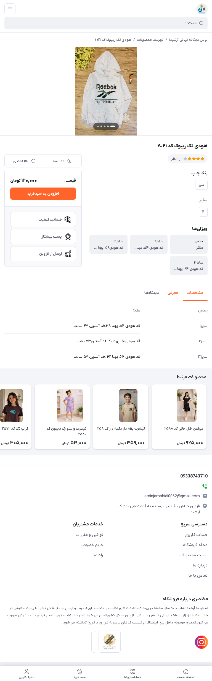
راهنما (97, 555)
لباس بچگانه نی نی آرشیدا (188, 39)
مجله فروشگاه (195, 545)
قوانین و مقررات (89, 535)
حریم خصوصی (91, 545)
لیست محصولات (193, 555)
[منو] (9, 8)
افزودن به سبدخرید (43, 193)
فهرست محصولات (150, 39)
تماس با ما (198, 575)
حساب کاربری (196, 535)
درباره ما (200, 565)
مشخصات (195, 292)
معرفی (173, 292)
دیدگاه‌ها (151, 292)
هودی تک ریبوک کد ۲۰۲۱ (113, 39)
